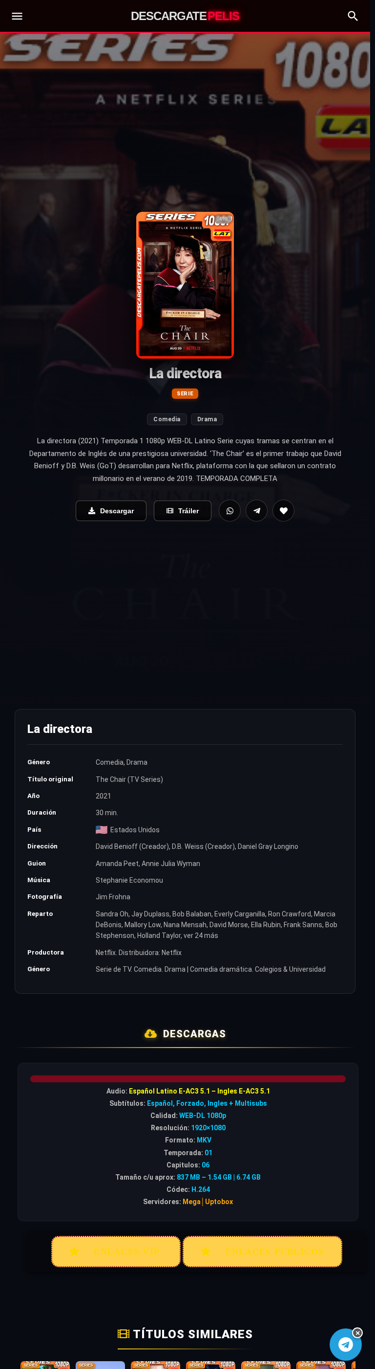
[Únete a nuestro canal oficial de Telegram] (345, 1344)
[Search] (353, 16)
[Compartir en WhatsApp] (230, 511)
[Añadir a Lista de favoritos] (283, 511)
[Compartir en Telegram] (257, 511)
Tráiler (188, 511)
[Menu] (17, 16)
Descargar (117, 511)
